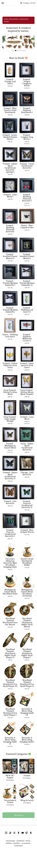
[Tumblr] (30, 832)
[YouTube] (22, 832)
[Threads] (14, 832)
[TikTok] (10, 832)
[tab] (12, 50)
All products (18, 815)
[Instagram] (6, 832)
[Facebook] (18, 832)
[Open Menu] (3, 3)
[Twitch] (26, 832)
